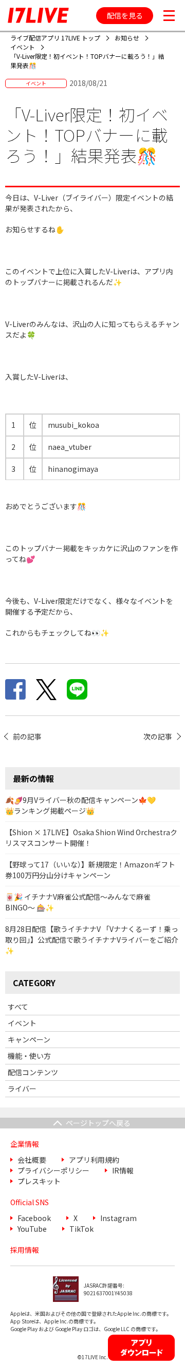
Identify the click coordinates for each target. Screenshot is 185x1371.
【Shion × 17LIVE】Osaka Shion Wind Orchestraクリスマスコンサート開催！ (91, 837)
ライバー (22, 1088)
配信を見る (125, 15)
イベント (22, 1023)
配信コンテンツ (33, 1072)
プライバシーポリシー (53, 1170)
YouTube (32, 1229)
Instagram (118, 1218)
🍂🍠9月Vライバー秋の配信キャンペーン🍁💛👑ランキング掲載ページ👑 (80, 805)
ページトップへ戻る (98, 1123)
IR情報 (123, 1170)
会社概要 (31, 1160)
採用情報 (24, 1250)
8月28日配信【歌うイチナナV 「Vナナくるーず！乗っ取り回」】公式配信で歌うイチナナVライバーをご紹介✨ (91, 939)
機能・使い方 (29, 1056)
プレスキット (39, 1181)
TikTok (81, 1229)
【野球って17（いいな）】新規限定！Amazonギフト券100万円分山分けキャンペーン (90, 869)
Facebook (34, 1218)
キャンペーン (29, 1039)
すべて (18, 1007)
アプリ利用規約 (94, 1160)
